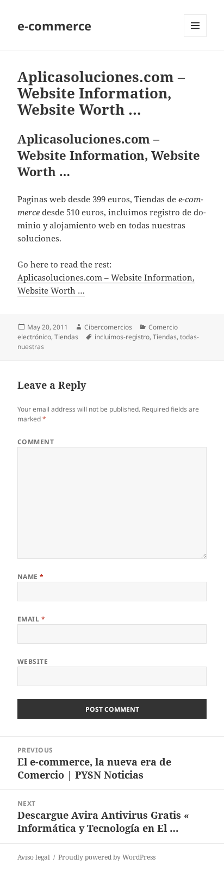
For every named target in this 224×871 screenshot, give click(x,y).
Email (31, 619)
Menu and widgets (195, 36)
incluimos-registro (122, 336)
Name (30, 576)
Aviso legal (33, 857)
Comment (35, 441)
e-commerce (54, 25)
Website (32, 661)
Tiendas (66, 336)
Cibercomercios (108, 327)
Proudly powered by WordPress (106, 857)
